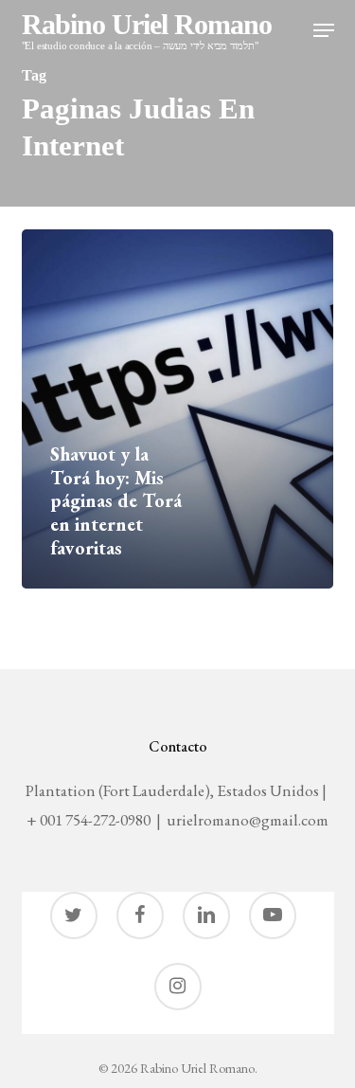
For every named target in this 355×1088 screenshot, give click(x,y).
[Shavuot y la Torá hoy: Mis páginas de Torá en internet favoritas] (177, 409)
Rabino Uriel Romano (147, 31)
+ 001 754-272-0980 (89, 819)
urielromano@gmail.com (247, 819)
